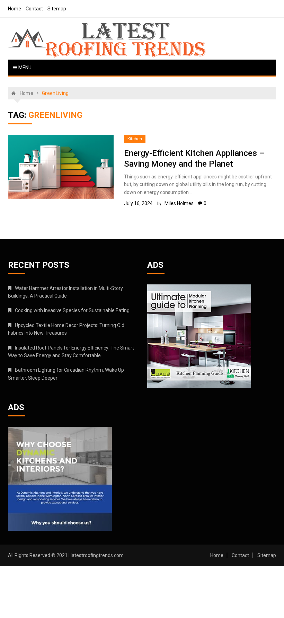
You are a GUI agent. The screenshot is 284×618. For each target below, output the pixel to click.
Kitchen (134, 138)
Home (14, 8)
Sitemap (56, 8)
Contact (34, 8)
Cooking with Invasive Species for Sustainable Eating (72, 310)
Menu (24, 67)
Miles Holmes (179, 203)
